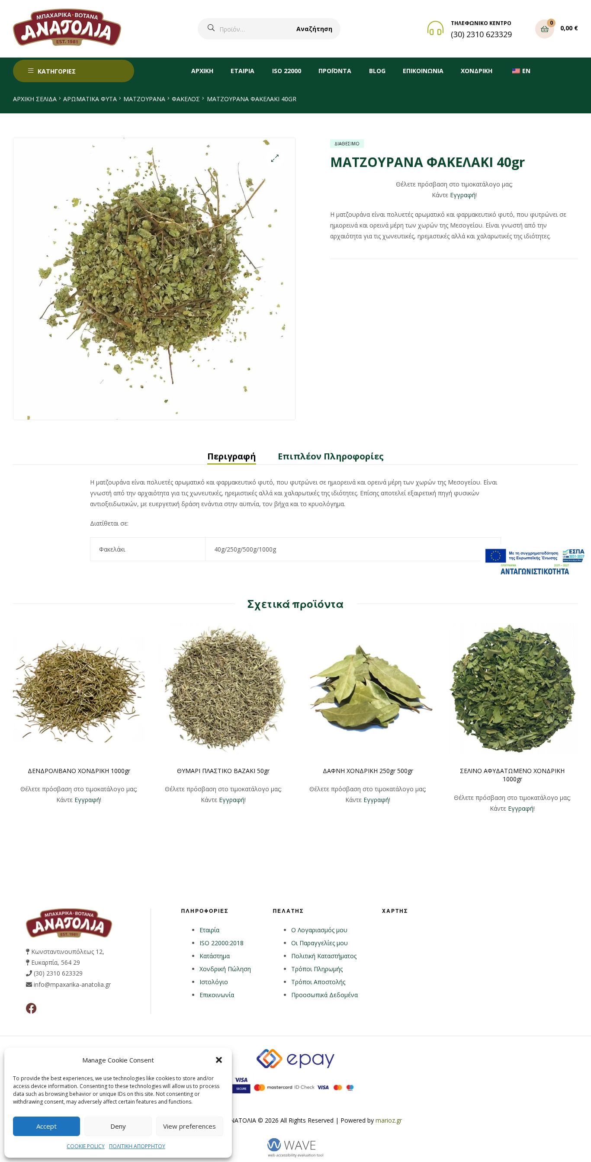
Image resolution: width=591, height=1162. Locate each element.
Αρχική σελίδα (35, 99)
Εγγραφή (462, 195)
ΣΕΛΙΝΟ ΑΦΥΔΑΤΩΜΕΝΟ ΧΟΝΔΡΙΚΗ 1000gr (512, 775)
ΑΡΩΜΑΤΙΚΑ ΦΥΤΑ (90, 99)
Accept (46, 1126)
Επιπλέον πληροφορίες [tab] (331, 456)
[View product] (79, 688)
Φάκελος (186, 99)
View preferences (189, 1126)
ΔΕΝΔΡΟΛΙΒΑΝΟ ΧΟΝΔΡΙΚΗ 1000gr (79, 771)
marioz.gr (389, 1120)
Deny (118, 1126)
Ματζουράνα (144, 99)
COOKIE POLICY (86, 1146)
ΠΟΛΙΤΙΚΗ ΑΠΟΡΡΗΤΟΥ (137, 1146)
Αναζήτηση (314, 29)
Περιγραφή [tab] (231, 456)
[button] (219, 1060)
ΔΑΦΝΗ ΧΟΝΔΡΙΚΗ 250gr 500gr (368, 771)
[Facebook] (31, 1008)
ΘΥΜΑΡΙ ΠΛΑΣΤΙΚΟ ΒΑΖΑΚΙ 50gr (223, 771)
